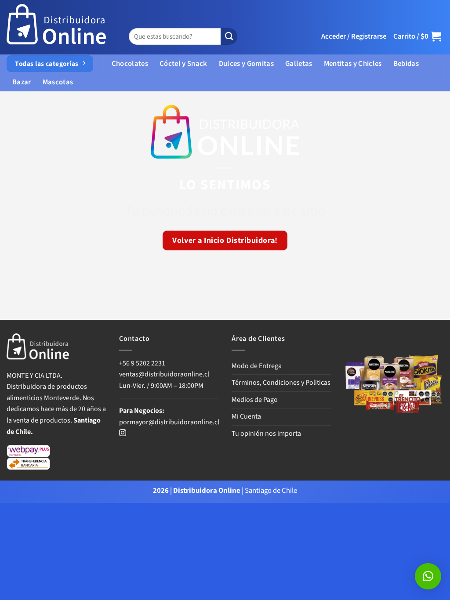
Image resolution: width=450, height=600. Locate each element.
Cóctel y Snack (183, 63)
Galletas (298, 63)
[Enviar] (229, 36)
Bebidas (406, 63)
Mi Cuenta (246, 416)
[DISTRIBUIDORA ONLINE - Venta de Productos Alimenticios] (57, 27)
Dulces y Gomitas (246, 63)
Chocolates (130, 63)
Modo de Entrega (257, 366)
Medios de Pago (255, 400)
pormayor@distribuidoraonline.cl (169, 422)
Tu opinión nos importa (266, 433)
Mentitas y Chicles (353, 63)
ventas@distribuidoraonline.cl (164, 374)
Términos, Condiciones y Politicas (281, 382)
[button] (353, 36)
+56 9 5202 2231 (142, 363)
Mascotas (58, 82)
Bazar (21, 82)
